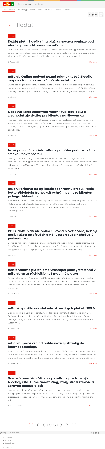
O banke (8, 438)
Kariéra (8, 440)
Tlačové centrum (25, 4)
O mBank (39, 4)
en (96, 15)
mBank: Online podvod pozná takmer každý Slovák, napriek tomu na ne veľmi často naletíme (50, 78)
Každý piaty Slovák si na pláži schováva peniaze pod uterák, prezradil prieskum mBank (51, 43)
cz (89, 15)
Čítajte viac (93, 62)
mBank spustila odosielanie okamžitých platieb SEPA (51, 308)
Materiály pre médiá (26, 10)
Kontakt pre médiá (45, 10)
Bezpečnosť (9, 443)
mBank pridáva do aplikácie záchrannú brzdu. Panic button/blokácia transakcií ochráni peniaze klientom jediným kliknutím (51, 192)
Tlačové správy (8, 10)
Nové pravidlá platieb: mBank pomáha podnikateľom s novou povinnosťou (51, 152)
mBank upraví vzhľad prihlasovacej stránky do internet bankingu (46, 345)
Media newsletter (63, 10)
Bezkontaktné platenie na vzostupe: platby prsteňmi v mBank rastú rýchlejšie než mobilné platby (52, 271)
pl (93, 15)
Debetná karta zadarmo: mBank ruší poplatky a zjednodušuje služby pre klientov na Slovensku (47, 113)
